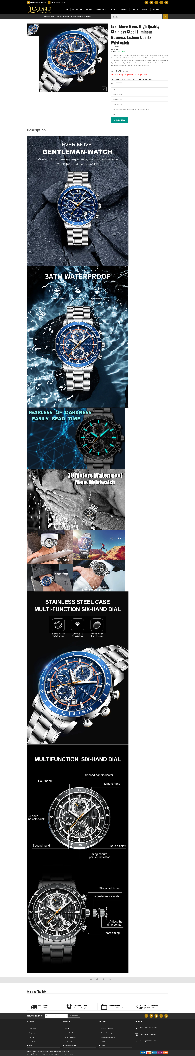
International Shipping (108, 1037)
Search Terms (36, 1051)
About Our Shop (70, 1033)
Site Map (29, 1051)
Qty (112, 84)
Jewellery (134, 10)
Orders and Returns (56, 1051)
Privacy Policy (69, 1041)
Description (36, 130)
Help (30, 1045)
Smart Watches (101, 10)
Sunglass (124, 10)
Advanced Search (45, 1051)
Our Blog (67, 1029)
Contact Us (156, 10)
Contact (103, 1045)
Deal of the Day (77, 10)
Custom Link (32, 1041)
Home (66, 10)
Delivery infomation (71, 1045)
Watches (89, 10)
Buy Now (120, 120)
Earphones (113, 10)
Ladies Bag (145, 10)
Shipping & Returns (107, 1029)
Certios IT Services (67, 1054)
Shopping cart (33, 1033)
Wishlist (31, 1037)
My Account (32, 1029)
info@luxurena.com (40, 2)
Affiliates (103, 1041)
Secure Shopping (70, 1037)
